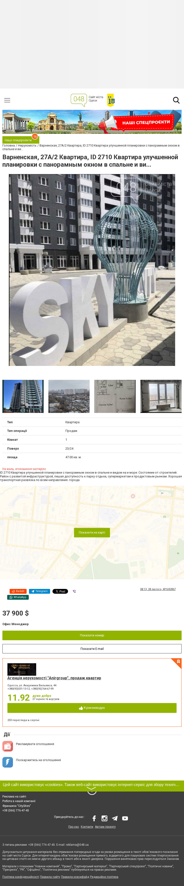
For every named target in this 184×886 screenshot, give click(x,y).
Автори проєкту (105, 826)
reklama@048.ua (77, 844)
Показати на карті (92, 532)
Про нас (73, 826)
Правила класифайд (75, 877)
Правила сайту (50, 877)
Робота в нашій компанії (18, 801)
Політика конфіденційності (20, 877)
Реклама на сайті (14, 796)
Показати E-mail (92, 649)
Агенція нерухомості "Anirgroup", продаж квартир (54, 678)
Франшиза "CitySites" (16, 806)
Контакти (87, 826)
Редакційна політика (104, 877)
